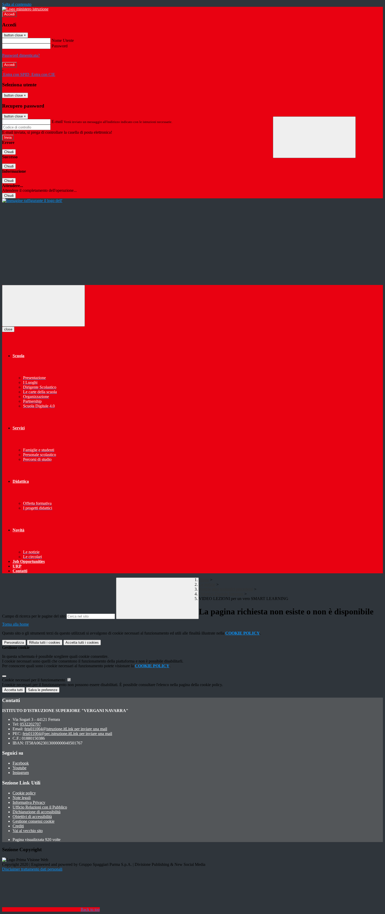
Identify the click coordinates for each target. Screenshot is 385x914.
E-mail (57, 121)
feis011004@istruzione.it (65, 729)
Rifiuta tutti (44, 642)
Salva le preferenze (42, 690)
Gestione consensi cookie (33, 821)
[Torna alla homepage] (32, 200)
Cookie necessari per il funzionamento (34, 680)
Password (60, 46)
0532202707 (30, 724)
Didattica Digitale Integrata (221, 594)
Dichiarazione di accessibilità (36, 812)
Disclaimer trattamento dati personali (32, 869)
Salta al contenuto (16, 4)
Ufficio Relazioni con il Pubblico (40, 807)
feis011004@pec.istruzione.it (67, 733)
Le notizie (207, 584)
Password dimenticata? (21, 55)
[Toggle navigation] (43, 306)
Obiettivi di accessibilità (32, 816)
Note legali (22, 797)
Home (204, 579)
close (8, 329)
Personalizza (14, 642)
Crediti (18, 826)
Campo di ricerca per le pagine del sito (33, 616)
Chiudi (9, 152)
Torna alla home (15, 624)
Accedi (9, 14)
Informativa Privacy (29, 802)
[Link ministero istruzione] (25, 9)
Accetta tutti (82, 642)
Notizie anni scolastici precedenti (226, 589)
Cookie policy (24, 793)
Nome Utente (63, 40)
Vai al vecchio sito (28, 830)
